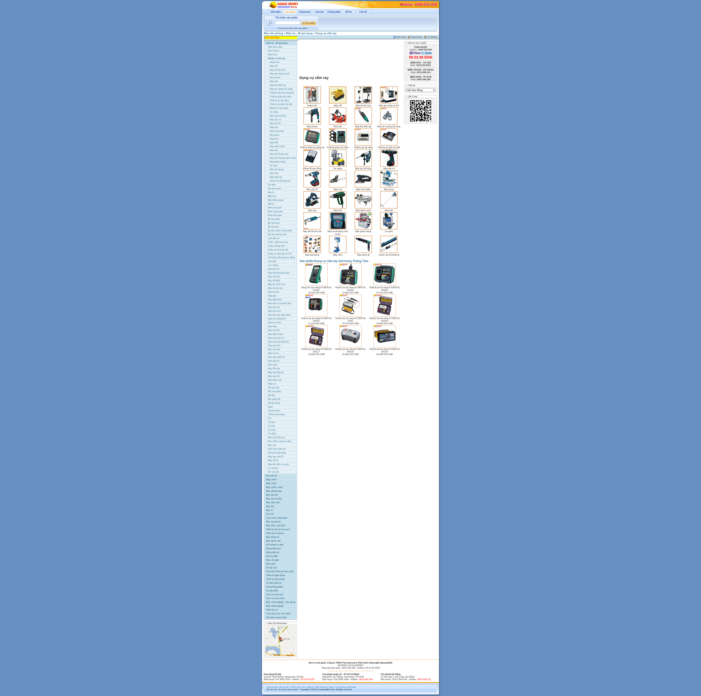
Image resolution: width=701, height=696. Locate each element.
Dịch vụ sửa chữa (275, 598)
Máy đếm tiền (273, 502)
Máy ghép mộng (363, 231)
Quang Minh (293, 689)
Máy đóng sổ (272, 537)
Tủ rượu (272, 430)
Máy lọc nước (274, 322)
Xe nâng (338, 168)
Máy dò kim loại (363, 105)
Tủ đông (272, 433)
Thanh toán (416, 37)
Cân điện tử (273, 238)
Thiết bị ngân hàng (275, 575)
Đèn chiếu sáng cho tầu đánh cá (279, 441)
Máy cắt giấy (274, 280)
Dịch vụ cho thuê (274, 594)
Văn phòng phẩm (274, 587)
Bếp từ (271, 204)
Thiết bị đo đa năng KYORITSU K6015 (384, 350)
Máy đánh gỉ (363, 255)
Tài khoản (432, 37)
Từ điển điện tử (274, 583)
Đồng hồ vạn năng (312, 168)
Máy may (272, 326)
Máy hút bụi (273, 50)
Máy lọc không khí (277, 318)
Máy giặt (272, 295)
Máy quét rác (274, 345)
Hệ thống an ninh (274, 544)
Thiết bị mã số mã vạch (278, 529)
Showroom (304, 12)
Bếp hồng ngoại (276, 200)
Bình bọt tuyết (274, 207)
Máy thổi (338, 210)
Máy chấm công (274, 487)
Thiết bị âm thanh (276, 414)
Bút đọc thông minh (277, 234)
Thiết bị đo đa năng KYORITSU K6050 (316, 319)
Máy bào (312, 210)
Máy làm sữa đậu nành (279, 315)
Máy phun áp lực (276, 338)
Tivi (269, 418)
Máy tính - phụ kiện (275, 525)
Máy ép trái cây (275, 288)
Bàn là (271, 192)
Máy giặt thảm (275, 299)
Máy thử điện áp (363, 126)
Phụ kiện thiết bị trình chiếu (280, 571)
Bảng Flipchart (273, 548)
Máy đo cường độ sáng (388, 126)
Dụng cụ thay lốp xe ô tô (280, 253)
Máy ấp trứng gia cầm (278, 273)
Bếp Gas (272, 196)
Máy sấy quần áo (276, 357)
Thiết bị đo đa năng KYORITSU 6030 (350, 319)
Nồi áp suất (273, 387)
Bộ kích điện (274, 219)
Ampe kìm (312, 105)
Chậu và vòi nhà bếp (278, 250)
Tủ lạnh (271, 422)
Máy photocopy (274, 491)
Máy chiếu (271, 479)
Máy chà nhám (363, 189)
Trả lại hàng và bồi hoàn (345, 687)
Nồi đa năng (274, 403)
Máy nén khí (274, 330)
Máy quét (270, 564)
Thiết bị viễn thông (275, 579)
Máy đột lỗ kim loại (312, 231)
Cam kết (319, 12)
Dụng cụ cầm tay (326, 33)
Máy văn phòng (273, 33)
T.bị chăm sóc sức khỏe (278, 613)
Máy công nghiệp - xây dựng (280, 602)
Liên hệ (363, 12)
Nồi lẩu (271, 395)
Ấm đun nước (274, 188)
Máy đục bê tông (363, 168)
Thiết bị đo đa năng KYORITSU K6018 (384, 319)
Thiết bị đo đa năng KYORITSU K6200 (384, 288)
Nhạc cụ (272, 384)
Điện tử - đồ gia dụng (299, 33)
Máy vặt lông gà (276, 372)
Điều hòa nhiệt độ (277, 449)
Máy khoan (312, 126)
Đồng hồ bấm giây (277, 452)
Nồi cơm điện (274, 391)
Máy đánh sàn (275, 380)
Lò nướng (273, 468)
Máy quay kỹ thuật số (278, 341)
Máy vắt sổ (273, 460)
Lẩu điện (272, 261)
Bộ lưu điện (272, 556)
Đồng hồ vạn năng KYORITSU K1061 (316, 288)
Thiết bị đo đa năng (363, 147)
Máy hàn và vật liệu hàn (279, 303)
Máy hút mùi (274, 307)
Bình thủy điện (275, 215)
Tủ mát (271, 426)
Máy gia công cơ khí (389, 105)
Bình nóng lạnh (275, 211)
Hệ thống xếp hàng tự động (281, 257)
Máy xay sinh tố (275, 456)
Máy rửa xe (273, 353)
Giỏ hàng (401, 37)
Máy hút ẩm (272, 495)
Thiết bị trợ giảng (275, 533)
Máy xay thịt (273, 376)
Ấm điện (272, 184)
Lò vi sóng (273, 265)
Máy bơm (272, 54)
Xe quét (389, 231)
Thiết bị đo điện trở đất (389, 147)
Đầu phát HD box (276, 437)
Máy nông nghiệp (275, 606)
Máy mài (338, 126)
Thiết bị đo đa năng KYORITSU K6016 (350, 350)
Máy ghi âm (273, 292)
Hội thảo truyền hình (276, 617)
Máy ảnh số (273, 269)
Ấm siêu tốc (273, 472)
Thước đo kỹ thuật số (388, 255)
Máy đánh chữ (273, 541)
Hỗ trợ (348, 12)
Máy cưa (338, 189)
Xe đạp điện (272, 590)
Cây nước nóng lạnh (276, 518)
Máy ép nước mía (276, 284)
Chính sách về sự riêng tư (302, 687)
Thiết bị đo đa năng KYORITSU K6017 (316, 350)
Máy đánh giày (275, 47)
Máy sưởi (272, 364)
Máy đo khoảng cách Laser (337, 232)
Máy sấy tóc (273, 361)
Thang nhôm (274, 410)
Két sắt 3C (271, 475)
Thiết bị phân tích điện (338, 147)
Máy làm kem (274, 311)
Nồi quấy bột (274, 399)
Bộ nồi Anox (274, 223)
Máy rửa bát (274, 349)
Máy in (269, 510)
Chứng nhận (333, 12)
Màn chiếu (271, 483)
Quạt (270, 407)
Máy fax (270, 506)
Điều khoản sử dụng (324, 687)
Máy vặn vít (388, 168)
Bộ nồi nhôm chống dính (280, 230)
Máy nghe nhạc (275, 334)
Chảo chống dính (276, 246)
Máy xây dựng (312, 255)
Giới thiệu (276, 12)
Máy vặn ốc (312, 189)
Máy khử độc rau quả (278, 464)
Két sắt (269, 514)
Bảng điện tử (272, 552)
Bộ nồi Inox (273, 227)
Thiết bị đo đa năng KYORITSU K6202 (350, 288)
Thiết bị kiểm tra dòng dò (312, 147)
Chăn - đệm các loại (278, 242)
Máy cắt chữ (274, 276)
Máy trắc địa (274, 368)
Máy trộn (389, 210)
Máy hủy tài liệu (274, 498)
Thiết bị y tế (272, 609)
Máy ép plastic (273, 521)
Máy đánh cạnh (363, 210)
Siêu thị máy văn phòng (276, 689)
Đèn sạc (272, 445)
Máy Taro (337, 255)
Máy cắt (338, 105)
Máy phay (389, 189)
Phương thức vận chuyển (277, 687)
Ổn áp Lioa (271, 567)
